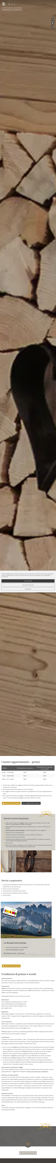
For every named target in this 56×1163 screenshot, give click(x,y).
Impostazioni (28, 589)
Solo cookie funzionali (28, 585)
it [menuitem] (14, 4)
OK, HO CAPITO (28, 581)
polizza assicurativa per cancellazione (37, 1071)
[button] (28, 953)
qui (43, 1102)
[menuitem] (9, 4)
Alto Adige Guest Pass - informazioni (14, 953)
